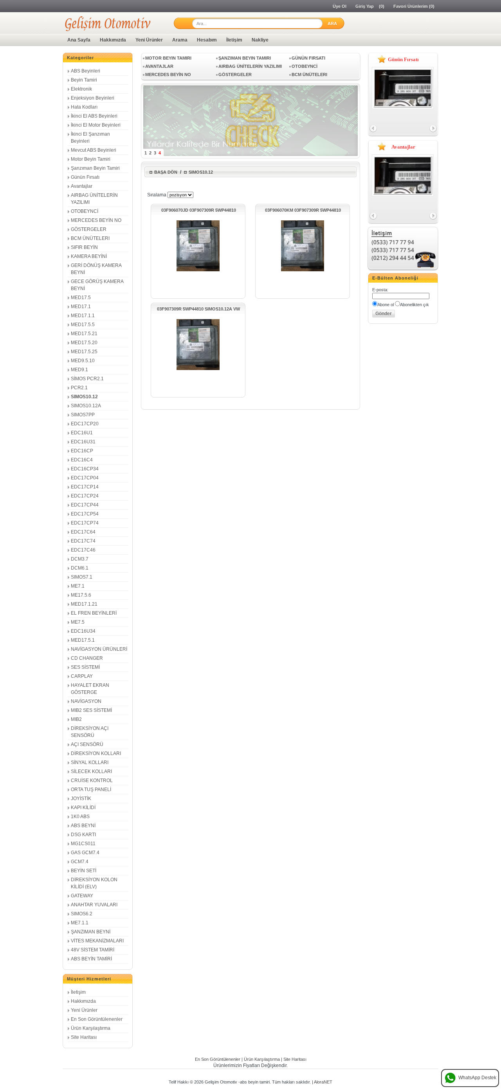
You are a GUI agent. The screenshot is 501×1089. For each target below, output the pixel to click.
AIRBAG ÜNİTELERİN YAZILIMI (250, 66)
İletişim (234, 40)
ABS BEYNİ (83, 825)
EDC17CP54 (85, 514)
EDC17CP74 (85, 523)
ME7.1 (78, 586)
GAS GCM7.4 (85, 852)
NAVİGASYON (86, 701)
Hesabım (207, 40)
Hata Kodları (84, 107)
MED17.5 (81, 297)
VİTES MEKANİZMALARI (97, 941)
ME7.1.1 (79, 923)
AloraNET (323, 1082)
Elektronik (81, 89)
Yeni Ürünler (149, 40)
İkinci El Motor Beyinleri (96, 125)
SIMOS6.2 (81, 914)
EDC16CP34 (85, 469)
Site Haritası (84, 1037)
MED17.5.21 (84, 333)
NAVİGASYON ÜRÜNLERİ (99, 649)
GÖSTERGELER (88, 229)
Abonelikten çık (414, 304)
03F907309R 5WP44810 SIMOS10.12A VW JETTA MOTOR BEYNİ (198, 309)
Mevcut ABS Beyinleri (93, 150)
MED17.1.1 (83, 315)
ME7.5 (78, 622)
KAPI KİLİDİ (83, 807)
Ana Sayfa (78, 40)
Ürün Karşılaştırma (90, 1028)
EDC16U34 (83, 631)
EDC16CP (82, 451)
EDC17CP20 (85, 424)
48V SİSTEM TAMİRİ (92, 950)
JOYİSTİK (81, 798)
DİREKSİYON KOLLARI (96, 753)
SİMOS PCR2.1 (87, 378)
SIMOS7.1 (81, 577)
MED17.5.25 (84, 351)
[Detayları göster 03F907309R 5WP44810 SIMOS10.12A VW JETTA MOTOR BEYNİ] (198, 369)
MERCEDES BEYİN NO (96, 220)
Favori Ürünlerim (410, 6)
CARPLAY (82, 676)
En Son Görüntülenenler (97, 1019)
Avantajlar (81, 186)
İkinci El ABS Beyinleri (94, 116)
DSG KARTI (83, 834)
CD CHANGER (87, 658)
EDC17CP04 (85, 478)
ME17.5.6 (81, 595)
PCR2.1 (79, 387)
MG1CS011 (83, 843)
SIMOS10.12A (86, 405)
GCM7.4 (79, 861)
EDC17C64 (83, 532)
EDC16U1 (82, 433)
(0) (381, 6)
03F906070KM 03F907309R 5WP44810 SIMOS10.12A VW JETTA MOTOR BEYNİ (303, 210)
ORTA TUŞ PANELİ (91, 789)
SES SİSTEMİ (85, 667)
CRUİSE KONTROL (92, 780)
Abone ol (385, 304)
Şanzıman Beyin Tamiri (95, 168)
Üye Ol (339, 6)
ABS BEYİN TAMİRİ (91, 959)
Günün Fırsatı (85, 177)
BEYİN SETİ (83, 870)
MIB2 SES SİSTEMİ (91, 710)
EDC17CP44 (85, 505)
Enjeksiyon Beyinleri (92, 98)
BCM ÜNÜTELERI (90, 238)
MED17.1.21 (84, 604)
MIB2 (76, 719)
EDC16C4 (82, 460)
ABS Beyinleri (85, 71)
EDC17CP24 (85, 496)
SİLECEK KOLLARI (91, 771)
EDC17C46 (83, 550)
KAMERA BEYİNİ (89, 256)
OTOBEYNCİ (84, 211)
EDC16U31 (83, 442)
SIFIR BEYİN (84, 247)
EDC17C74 (83, 541)
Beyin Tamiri (84, 80)
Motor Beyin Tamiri (90, 159)
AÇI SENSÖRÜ (87, 744)
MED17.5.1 (83, 640)
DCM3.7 (79, 559)
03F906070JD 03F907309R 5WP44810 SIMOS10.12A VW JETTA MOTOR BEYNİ (198, 210)
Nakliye (260, 40)
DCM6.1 (79, 568)
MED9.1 (79, 369)
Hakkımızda (113, 40)
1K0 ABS (80, 816)
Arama (179, 40)
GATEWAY (82, 895)
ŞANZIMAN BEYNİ (90, 932)
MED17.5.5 (83, 324)
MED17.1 (81, 306)
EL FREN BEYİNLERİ (94, 613)
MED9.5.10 (83, 360)
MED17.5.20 (84, 342)
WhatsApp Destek (477, 1077)
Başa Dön (165, 172)
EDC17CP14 (85, 487)
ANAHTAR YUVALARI (94, 904)
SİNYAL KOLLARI (89, 762)
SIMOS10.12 (84, 396)
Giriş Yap (364, 6)
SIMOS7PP (83, 414)
